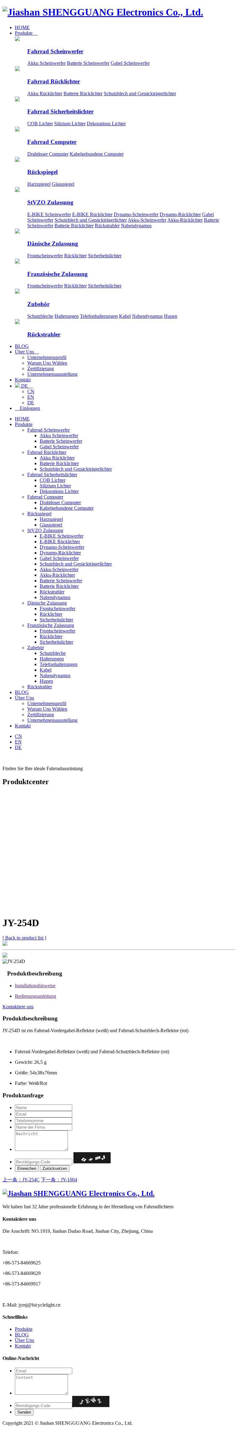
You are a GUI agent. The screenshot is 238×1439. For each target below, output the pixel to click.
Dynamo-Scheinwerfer (136, 214)
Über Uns (27, 351)
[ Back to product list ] (24, 937)
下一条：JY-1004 (59, 1179)
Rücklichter (75, 255)
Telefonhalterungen (99, 316)
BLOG (22, 346)
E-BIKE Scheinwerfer (49, 214)
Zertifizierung (40, 368)
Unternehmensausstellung (52, 374)
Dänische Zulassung (52, 243)
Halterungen (67, 316)
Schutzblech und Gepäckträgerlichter (140, 93)
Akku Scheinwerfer (46, 63)
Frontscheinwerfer (45, 255)
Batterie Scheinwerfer (88, 63)
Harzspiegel (39, 184)
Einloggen (27, 408)
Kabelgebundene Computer (97, 154)
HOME (22, 27)
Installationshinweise (35, 985)
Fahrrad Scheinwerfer (55, 51)
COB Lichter (40, 123)
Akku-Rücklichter (185, 220)
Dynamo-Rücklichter (180, 214)
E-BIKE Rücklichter (92, 214)
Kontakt (23, 379)
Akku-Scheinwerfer (147, 220)
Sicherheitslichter (104, 255)
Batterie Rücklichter (83, 93)
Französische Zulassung (57, 274)
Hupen (170, 316)
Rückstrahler (107, 225)
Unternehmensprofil (46, 357)
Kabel (125, 316)
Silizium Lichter (70, 123)
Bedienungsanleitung (35, 996)
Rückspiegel (42, 172)
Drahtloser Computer (47, 154)
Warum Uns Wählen (47, 363)
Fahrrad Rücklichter (53, 81)
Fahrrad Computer (52, 142)
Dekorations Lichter (106, 123)
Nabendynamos (136, 225)
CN (30, 391)
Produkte (26, 33)
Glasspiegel (63, 184)
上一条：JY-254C (21, 1179)
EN (30, 397)
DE (26, 386)
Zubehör (38, 304)
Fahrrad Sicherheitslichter (60, 111)
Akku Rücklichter (44, 93)
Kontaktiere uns (17, 1006)
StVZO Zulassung (50, 202)
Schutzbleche (40, 316)
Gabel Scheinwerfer (130, 63)
